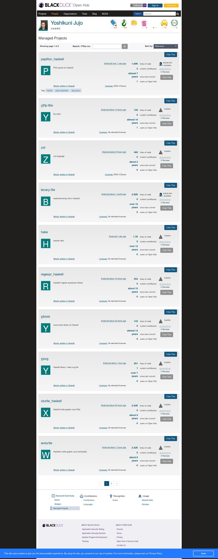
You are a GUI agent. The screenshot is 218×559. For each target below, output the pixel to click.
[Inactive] (161, 110)
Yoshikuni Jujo (67, 22)
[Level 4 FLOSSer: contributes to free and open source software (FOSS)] (154, 22)
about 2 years (133, 163)
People (55, 13)
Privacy (120, 537)
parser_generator (62, 90)
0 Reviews (165, 71)
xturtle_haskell (51, 400)
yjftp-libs (47, 105)
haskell (49, 90)
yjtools (45, 316)
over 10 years (134, 205)
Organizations (70, 13)
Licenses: (109, 85)
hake (44, 231)
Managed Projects (60, 508)
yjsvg (44, 358)
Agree (203, 553)
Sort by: (149, 45)
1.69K (135, 63)
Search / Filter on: (82, 46)
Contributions (88, 500)
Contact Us (121, 545)
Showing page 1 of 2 (49, 46)
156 (136, 110)
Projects (42, 13)
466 (136, 152)
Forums (120, 529)
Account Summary (65, 495)
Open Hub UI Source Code (127, 541)
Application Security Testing (93, 529)
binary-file (48, 189)
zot (43, 147)
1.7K (135, 236)
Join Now (171, 5)
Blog (94, 13)
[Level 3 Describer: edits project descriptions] (113, 22)
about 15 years (133, 290)
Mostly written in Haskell (64, 85)
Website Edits (147, 500)
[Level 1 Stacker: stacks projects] (144, 22)
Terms (119, 533)
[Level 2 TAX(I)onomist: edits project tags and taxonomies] (164, 22)
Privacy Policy (155, 553)
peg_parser (76, 90)
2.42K (135, 447)
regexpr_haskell (52, 274)
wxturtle (46, 442)
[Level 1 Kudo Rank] (174, 22)
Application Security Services (93, 533)
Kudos (115, 500)
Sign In (155, 5)
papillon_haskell (52, 59)
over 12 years (134, 247)
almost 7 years (133, 75)
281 (136, 363)
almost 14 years (132, 332)
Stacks (57, 499)
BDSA (105, 13)
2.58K (135, 194)
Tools (84, 13)
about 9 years (133, 416)
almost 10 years (132, 121)
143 (136, 321)
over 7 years (134, 374)
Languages (88, 504)
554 (136, 278)
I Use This (170, 54)
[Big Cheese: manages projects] (134, 22)
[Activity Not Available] (161, 64)
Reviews (145, 504)
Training (85, 541)
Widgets (57, 504)
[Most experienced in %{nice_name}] (43, 30)
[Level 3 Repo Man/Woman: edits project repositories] (124, 22)
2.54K (135, 405)
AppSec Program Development (94, 537)
